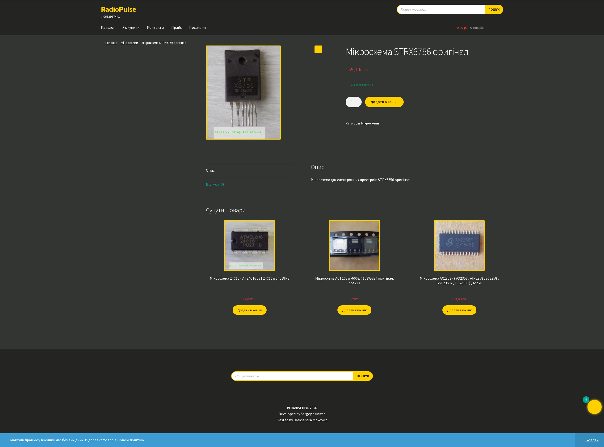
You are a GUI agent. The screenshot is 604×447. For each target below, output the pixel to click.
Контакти (155, 27)
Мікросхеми (129, 43)
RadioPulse (118, 9)
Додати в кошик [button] (249, 310)
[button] (318, 49)
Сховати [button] (591, 440)
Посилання (198, 27)
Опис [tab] (210, 170)
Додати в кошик (384, 101)
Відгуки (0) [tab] (215, 184)
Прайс (176, 27)
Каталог (108, 27)
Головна (111, 43)
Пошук (493, 9)
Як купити (130, 27)
